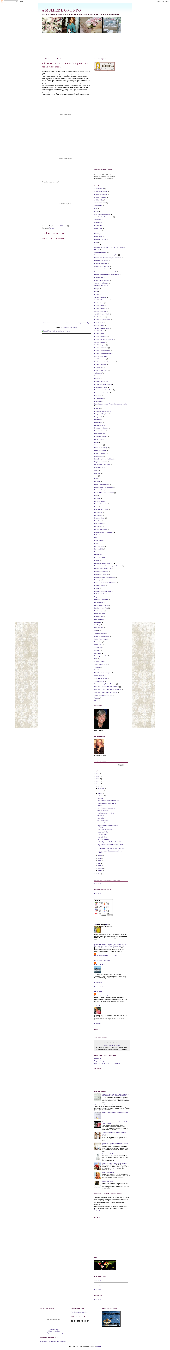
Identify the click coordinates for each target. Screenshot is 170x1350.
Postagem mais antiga (83, 323)
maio (99, 860)
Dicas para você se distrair (102, 393)
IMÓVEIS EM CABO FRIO (102, 464)
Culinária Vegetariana (100, 364)
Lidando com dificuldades (101, 484)
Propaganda (97, 597)
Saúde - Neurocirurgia (100, 639)
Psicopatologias (98, 602)
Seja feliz (97, 650)
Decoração (97, 379)
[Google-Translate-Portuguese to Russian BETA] (119, 1043)
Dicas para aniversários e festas (103, 390)
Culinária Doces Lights (100, 356)
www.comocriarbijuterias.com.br (109, 173)
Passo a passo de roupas (101, 574)
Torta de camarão (102, 834)
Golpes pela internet (100, 450)
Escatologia (97, 419)
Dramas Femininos (102, 818)
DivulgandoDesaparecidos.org (54, 1333)
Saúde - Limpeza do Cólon (101, 636)
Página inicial (67, 323)
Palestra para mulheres (101, 557)
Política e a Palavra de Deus (102, 591)
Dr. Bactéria (97, 401)
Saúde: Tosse (98, 644)
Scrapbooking (98, 647)
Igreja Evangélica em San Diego (103, 459)
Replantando (97, 622)
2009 (98, 873)
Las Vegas (97, 481)
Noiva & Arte (98, 982)
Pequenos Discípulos (100, 1061)
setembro (101, 796)
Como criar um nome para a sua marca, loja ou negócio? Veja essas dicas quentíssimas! (115, 1095)
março (100, 865)
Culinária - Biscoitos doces (102, 300)
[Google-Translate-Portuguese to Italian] (110, 1043)
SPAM (96, 658)
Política (51, 228)
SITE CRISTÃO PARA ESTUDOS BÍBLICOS (107, 1063)
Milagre (96, 507)
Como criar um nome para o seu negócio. (106, 255)
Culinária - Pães (98, 322)
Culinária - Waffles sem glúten (102, 353)
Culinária (96, 294)
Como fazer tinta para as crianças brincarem (115, 1112)
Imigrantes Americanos (100, 462)
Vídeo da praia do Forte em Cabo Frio (108, 800)
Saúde (96, 630)
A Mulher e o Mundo (100, 197)
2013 (98, 779)
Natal (95, 537)
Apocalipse (97, 219)
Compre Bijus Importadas (101, 280)
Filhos (96, 442)
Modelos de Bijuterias (100, 529)
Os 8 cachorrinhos (102, 820)
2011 (98, 783)
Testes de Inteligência (100, 664)
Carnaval (96, 245)
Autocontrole (98, 231)
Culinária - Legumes (100, 311)
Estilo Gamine (98, 422)
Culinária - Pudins (99, 333)
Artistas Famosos (99, 225)
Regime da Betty (99, 616)
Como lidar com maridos (101, 260)
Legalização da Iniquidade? (105, 829)
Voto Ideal (100, 798)
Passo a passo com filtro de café (103, 563)
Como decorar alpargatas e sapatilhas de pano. (107, 258)
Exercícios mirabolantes (101, 428)
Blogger (98, 1346)
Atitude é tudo (98, 228)
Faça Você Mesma (99, 431)
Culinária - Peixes (99, 325)
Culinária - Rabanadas (100, 336)
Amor (95, 208)
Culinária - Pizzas (99, 331)
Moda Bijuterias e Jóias (101, 509)
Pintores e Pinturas (99, 585)
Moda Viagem (98, 526)
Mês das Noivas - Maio (101, 504)
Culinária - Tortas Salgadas (102, 350)
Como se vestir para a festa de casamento (106, 274)
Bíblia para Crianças (100, 239)
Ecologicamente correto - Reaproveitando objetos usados (110, 404)
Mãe (95, 495)
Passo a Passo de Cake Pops (103, 568)
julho (99, 858)
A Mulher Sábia (98, 200)
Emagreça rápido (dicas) (101, 414)
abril (99, 863)
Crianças (96, 288)
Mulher (96, 535)
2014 (98, 776)
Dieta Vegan (97, 395)
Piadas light (97, 580)
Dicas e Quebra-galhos (100, 387)
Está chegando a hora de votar (106, 808)
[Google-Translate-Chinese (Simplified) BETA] (101, 1043)
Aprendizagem (98, 222)
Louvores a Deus (99, 490)
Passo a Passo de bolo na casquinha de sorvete (108, 566)
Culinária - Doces (99, 305)
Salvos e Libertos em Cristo (102, 996)
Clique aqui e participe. (100, 1210)
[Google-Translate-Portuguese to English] (116, 1043)
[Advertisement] (77, 41)
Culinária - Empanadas (100, 308)
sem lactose (97, 653)
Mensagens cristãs (99, 501)
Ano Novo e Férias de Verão (102, 214)
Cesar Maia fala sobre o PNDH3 (106, 803)
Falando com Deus (99, 433)
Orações (96, 552)
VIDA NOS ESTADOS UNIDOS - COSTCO (106, 687)
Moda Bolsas (98, 512)
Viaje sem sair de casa (100, 678)
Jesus (96, 476)
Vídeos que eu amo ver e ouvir (103, 695)
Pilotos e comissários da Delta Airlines (105, 583)
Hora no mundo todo (100, 453)
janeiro (100, 870)
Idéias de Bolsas (99, 456)
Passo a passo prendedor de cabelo (104, 577)
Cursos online (98, 376)
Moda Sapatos (98, 523)
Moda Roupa (98, 521)
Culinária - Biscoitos (100, 297)
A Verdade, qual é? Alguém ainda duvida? (109, 842)
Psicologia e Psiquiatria (101, 599)
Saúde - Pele (98, 642)
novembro (101, 791)
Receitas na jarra (99, 611)
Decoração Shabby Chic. (101, 381)
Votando (96, 698)
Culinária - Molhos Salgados (102, 319)
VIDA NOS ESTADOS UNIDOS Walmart (105, 692)
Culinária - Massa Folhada (101, 314)
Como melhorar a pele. (100, 263)
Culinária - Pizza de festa (101, 328)
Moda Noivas (98, 515)
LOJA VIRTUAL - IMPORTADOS (103, 487)
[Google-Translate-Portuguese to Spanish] (123, 1043)
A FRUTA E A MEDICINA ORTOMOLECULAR (110, 848)
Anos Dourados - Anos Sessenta (103, 217)
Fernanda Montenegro (100, 436)
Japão (96, 470)
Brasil (96, 242)
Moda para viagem (99, 518)
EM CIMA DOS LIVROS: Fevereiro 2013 (105, 956)
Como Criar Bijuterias (100, 252)
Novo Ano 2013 (98, 549)
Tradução (97, 667)
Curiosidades (98, 373)
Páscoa (96, 560)
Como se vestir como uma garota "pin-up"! (114, 1163)
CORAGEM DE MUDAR (101, 286)
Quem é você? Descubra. (101, 605)
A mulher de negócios (100, 194)
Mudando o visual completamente (104, 532)
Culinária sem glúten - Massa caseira (104, 362)
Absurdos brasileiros (100, 203)
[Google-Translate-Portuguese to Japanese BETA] (113, 1043)
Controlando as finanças (101, 283)
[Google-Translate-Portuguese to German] (107, 1043)
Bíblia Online (98, 236)
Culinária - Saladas (99, 342)
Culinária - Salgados (100, 345)
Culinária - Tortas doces (101, 348)
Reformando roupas (99, 613)
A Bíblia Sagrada (99, 188)
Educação (97, 408)
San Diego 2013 (98, 627)
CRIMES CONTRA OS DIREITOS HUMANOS (53, 1341)
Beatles (96, 234)
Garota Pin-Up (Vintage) (101, 447)
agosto (100, 855)
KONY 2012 (97, 478)
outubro (100, 793)
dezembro (101, 788)
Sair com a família (102, 832)
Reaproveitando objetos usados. (111, 1154)
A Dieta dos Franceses (100, 191)
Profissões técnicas (100, 594)
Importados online (99, 467)
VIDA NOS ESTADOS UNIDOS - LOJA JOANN (107, 689)
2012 (98, 781)
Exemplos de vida (99, 425)
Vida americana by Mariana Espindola (105, 684)
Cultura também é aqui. (101, 370)
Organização (98, 554)
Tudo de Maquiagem (100, 1006)
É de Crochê (97, 1023)
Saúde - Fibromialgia (100, 633)
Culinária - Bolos (99, 303)
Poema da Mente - (102, 837)
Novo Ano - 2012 (99, 546)
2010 (98, 786)
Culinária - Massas (99, 317)
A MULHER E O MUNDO (61, 10)
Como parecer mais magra (101, 269)
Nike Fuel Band (98, 540)
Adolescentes (98, 205)
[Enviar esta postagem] (67, 226)
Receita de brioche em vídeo (105, 813)
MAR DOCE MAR (99, 965)
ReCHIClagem (98, 991)
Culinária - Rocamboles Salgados (103, 339)
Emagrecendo (98, 417)
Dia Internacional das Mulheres (103, 384)
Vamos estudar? (99, 675)
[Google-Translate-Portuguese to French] (104, 1043)
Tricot (96, 670)
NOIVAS (96, 543)
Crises (96, 291)
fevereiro (100, 868)
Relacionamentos (99, 619)
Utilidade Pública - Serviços (102, 673)
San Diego (97, 625)
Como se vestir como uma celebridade (105, 272)
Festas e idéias (98, 439)
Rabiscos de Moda (99, 987)
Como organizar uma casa (101, 266)
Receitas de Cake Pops (101, 608)
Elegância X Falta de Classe (102, 411)
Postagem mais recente (50, 323)
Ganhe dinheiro (98, 445)
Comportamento (98, 277)
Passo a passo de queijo (101, 571)
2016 (98, 774)
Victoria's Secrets (99, 681)
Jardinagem (97, 473)
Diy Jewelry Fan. (99, 398)
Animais (96, 211)
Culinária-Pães (98, 367)
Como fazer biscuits (103, 810)
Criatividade (100, 815)
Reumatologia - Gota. (103, 823)
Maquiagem (97, 498)
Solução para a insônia (100, 656)
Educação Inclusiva (103, 839)
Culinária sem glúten (100, 359)
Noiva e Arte (97, 1058)
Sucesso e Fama (99, 661)
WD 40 (96, 701)
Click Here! (97, 884)
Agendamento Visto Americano (80, 1312)
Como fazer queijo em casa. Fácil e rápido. (107, 1105)
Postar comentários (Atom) (69, 327)
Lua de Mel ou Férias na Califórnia (104, 493)
